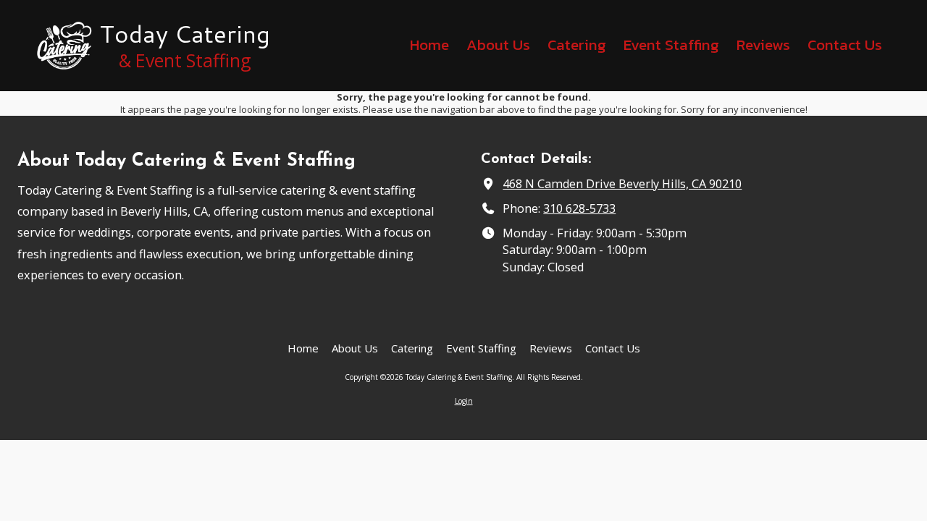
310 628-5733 (579, 208)
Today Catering (185, 34)
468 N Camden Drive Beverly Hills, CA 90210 (622, 184)
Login (464, 401)
